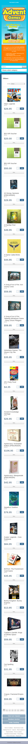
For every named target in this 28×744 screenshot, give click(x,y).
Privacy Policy (20, 733)
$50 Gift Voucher (10, 163)
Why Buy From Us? (7, 729)
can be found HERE (19, 59)
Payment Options (9, 731)
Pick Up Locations (18, 731)
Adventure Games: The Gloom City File (12, 351)
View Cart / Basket (14, 716)
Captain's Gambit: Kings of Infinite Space (13, 634)
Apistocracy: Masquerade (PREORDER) (13, 476)
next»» (22, 710)
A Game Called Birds (12, 255)
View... (14, 112)
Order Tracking (14, 722)
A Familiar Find (9, 225)
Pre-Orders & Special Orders (11, 733)
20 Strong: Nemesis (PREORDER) (11, 194)
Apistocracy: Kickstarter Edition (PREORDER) (13, 445)
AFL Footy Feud (10, 382)
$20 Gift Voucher (10, 134)
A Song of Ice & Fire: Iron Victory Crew (13, 286)
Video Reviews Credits (18, 727)
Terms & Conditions (9, 727)
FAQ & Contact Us (21, 729)
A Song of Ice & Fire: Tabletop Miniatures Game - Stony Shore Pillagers (14, 318)
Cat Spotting (8, 664)
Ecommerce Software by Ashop (14, 742)
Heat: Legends (9, 104)
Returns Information (11, 735)
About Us (14, 729)
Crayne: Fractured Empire (13, 694)
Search (24, 66)
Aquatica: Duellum (11, 507)
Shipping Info (18, 735)
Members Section (14, 719)
